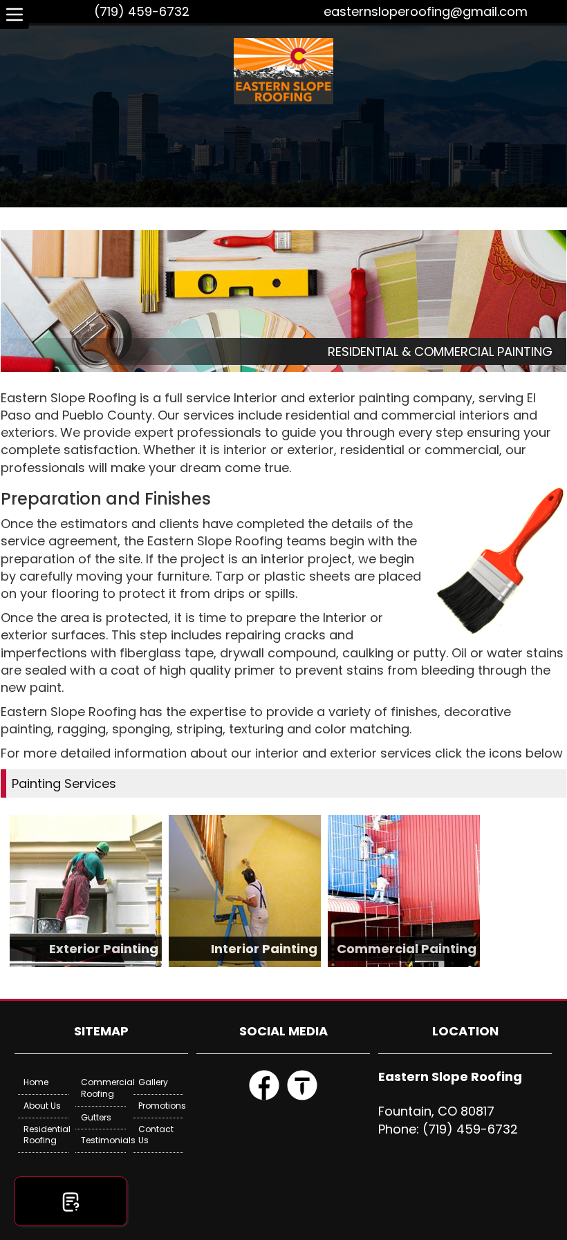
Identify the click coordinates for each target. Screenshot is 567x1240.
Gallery (153, 1082)
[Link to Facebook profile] (264, 1098)
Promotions (160, 1105)
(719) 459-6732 (141, 11)
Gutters (96, 1117)
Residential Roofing (46, 1135)
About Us (42, 1105)
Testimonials (103, 1140)
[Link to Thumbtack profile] (302, 1098)
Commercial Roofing (103, 1088)
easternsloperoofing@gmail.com (426, 11)
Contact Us (156, 1135)
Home (36, 1082)
